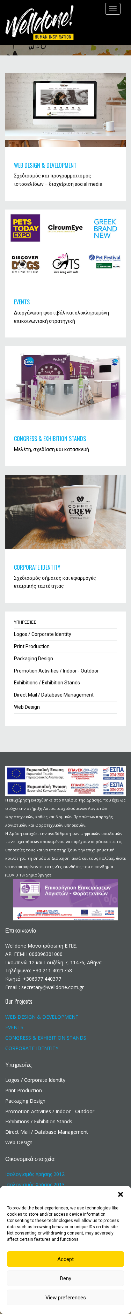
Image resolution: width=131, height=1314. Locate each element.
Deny (65, 1278)
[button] (120, 1194)
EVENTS (22, 302)
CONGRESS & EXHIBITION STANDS (50, 438)
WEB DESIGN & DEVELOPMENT (45, 165)
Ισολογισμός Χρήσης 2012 (35, 1174)
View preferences (65, 1297)
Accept (65, 1259)
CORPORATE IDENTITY (37, 567)
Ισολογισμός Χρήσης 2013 (35, 1184)
